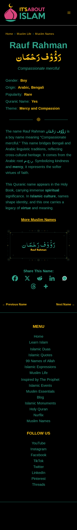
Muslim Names (44, 33)
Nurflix (38, 415)
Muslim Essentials (40, 391)
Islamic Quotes (40, 355)
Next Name (65, 304)
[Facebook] (14, 278)
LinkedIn (38, 473)
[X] (26, 278)
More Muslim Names (38, 220)
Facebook (38, 455)
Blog (40, 397)
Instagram (38, 449)
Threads (38, 484)
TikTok (38, 461)
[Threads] (32, 286)
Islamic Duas (40, 349)
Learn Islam (38, 342)
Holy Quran (39, 409)
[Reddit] (38, 278)
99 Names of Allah (40, 361)
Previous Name (14, 304)
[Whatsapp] (63, 278)
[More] (45, 286)
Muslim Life (24, 33)
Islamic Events (40, 385)
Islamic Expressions (40, 367)
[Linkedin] (51, 278)
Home (9, 33)
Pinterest (39, 479)
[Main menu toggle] (68, 12)
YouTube (38, 443)
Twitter (38, 467)
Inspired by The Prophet (40, 380)
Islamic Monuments (40, 403)
